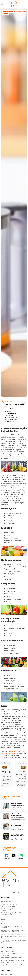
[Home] (14, 3)
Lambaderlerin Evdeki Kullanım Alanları (13, 960)
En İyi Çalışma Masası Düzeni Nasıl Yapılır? (13, 965)
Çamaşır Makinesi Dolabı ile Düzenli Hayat (14, 934)
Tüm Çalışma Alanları (7, 951)
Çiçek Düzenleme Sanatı (8, 906)
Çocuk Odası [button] (5, 971)
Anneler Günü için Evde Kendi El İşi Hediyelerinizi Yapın (11, 913)
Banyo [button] (3, 920)
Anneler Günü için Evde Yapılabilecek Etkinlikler (12, 909)
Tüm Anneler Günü (7, 901)
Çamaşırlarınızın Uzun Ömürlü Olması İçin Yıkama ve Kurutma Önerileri (13, 930)
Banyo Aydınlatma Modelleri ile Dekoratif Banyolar (13, 937)
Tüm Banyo (4, 924)
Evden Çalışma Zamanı (8, 962)
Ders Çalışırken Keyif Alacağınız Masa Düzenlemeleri (12, 954)
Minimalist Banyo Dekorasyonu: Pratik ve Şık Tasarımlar (13, 941)
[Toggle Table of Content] (23, 402)
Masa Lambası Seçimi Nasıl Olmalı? (11, 957)
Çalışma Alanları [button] (6, 947)
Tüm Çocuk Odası (6, 974)
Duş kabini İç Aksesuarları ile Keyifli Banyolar (11, 927)
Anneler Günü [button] (5, 898)
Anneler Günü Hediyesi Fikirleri (10, 904)
